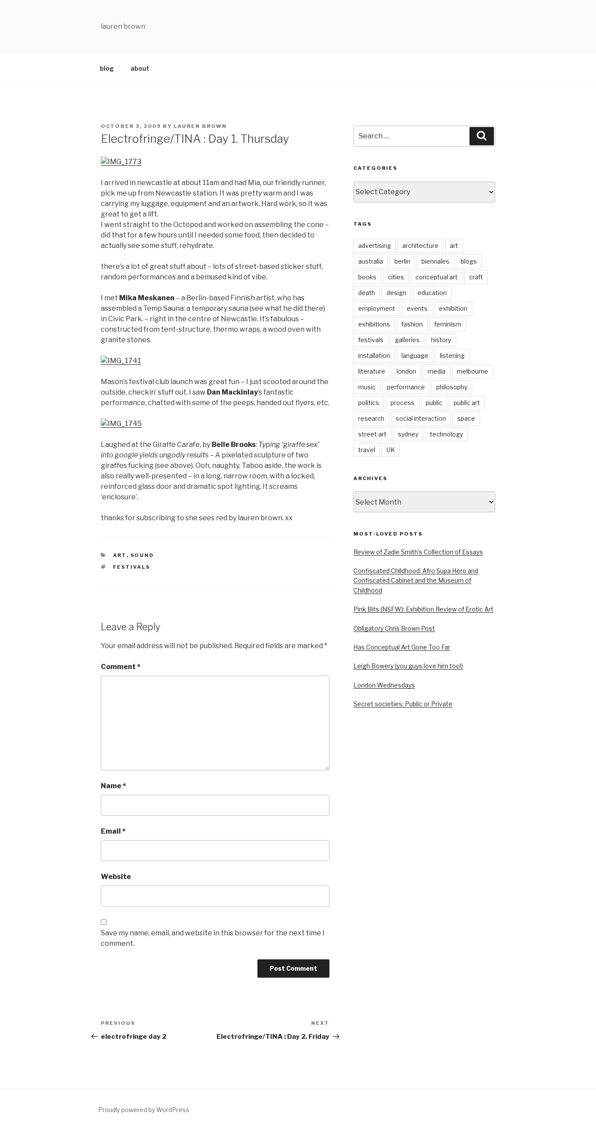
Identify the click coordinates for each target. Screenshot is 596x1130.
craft (476, 277)
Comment (120, 667)
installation (374, 355)
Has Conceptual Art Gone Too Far (401, 647)
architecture (420, 245)
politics (368, 402)
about (139, 68)
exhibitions (374, 324)
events (417, 308)
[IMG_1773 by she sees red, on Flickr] (121, 162)
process (402, 402)
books (367, 277)
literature (371, 371)
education (432, 292)
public (434, 402)
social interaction (421, 418)
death (366, 292)
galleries (407, 339)
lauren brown (200, 126)
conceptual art (436, 277)
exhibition (453, 308)
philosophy (451, 387)
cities (396, 277)
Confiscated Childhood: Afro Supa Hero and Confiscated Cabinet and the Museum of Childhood (415, 580)
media (436, 371)
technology (446, 434)
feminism (447, 324)
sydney (408, 434)
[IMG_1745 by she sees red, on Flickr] (121, 423)
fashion (412, 324)
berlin (402, 261)
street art (372, 434)
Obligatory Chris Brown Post (394, 628)
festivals (132, 567)
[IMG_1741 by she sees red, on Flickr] (121, 361)
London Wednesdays (384, 685)
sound (142, 555)
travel (366, 449)
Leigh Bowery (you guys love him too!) (408, 666)
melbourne (472, 371)
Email (113, 831)
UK (391, 449)
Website (116, 876)
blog (107, 68)
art (120, 555)
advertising (374, 245)
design (396, 292)
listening (452, 355)
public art (467, 402)
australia (370, 261)
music (367, 387)
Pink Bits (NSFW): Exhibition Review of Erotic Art (423, 609)
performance (406, 387)
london (406, 371)
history (441, 339)
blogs (469, 261)
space (466, 418)
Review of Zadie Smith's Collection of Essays (418, 552)
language (414, 355)
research (371, 418)
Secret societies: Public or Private (402, 704)
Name (113, 786)
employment (376, 308)
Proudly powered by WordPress (143, 1109)
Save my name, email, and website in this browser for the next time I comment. (213, 938)
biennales (435, 261)
